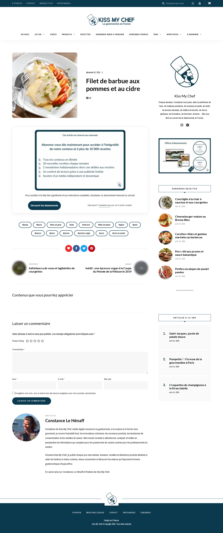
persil (135, 225)
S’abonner (193, 34)
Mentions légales (95, 512)
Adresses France (138, 34)
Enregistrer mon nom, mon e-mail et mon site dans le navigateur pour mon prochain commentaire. (55, 393)
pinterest (199, 3)
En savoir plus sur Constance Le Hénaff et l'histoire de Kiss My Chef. (77, 471)
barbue (25, 225)
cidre (72, 225)
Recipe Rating (18, 341)
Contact (30, 3)
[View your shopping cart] (209, 3)
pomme (66, 233)
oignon (122, 225)
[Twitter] (83, 248)
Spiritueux (172, 34)
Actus (38, 34)
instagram (192, 3)
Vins (155, 34)
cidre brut (86, 225)
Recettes (85, 34)
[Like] (68, 248)
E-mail (61, 379)
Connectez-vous (104, 205)
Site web (107, 379)
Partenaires (64, 3)
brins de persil (56, 225)
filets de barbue (104, 225)
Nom (14, 379)
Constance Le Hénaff (64, 420)
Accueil (25, 34)
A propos (17, 3)
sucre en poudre (119, 233)
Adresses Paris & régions (110, 34)
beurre (39, 225)
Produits (67, 34)
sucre (102, 233)
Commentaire (18, 349)
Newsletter (46, 3)
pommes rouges (85, 233)
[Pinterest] (91, 248)
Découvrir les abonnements (44, 205)
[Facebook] (76, 248)
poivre (52, 233)
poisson (38, 233)
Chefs (53, 34)
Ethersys (115, 520)
